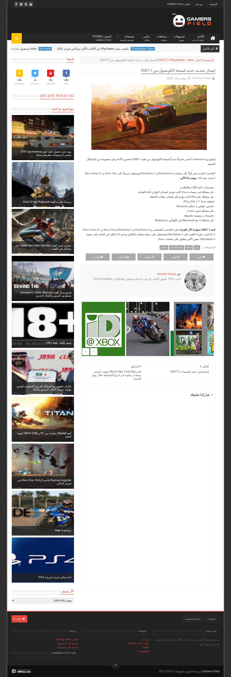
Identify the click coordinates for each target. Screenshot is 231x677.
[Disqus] (147, 443)
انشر (174, 257)
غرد (199, 257)
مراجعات (162, 36)
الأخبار (198, 36)
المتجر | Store (101, 36)
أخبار (199, 60)
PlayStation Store (161, 48)
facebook (144, 651)
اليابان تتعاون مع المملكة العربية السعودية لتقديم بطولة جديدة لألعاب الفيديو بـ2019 (44, 388)
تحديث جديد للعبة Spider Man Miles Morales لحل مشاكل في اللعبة (43, 247)
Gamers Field (210, 671)
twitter (146, 647)
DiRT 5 (162, 60)
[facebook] (16, 4)
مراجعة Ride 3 (63, 530)
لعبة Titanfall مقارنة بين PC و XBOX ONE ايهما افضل (44, 435)
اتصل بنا (17, 618)
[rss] (25, 4)
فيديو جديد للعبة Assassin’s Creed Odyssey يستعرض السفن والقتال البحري (45, 294)
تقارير (146, 36)
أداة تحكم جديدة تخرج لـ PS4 (55, 577)
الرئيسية (213, 4)
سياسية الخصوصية (193, 619)
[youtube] (30, 4)
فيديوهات (179, 36)
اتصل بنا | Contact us (178, 4)
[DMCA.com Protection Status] (21, 672)
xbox (190, 60)
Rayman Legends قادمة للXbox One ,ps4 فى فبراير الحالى (44, 482)
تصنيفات (127, 36)
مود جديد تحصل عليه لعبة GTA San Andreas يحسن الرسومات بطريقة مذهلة (46, 153)
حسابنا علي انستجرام (68, 647)
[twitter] (21, 4)
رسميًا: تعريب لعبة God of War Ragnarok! (47, 201)
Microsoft (63, 48)
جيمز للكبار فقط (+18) (58, 342)
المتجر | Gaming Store (67, 639)
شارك (147, 257)
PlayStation (177, 60)
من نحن (198, 4)
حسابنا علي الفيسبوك (68, 643)
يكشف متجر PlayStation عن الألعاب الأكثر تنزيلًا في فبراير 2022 (111, 48)
